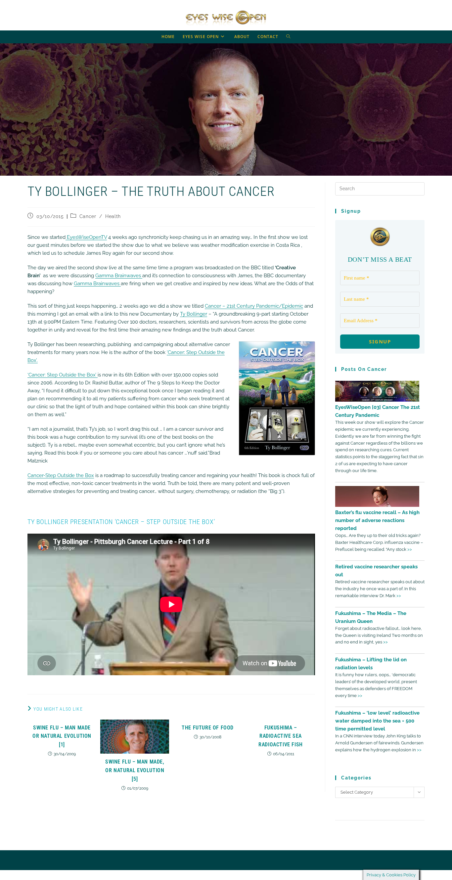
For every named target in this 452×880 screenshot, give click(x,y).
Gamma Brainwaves (118, 276)
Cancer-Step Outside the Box (60, 475)
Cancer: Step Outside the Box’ (63, 375)
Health (113, 216)
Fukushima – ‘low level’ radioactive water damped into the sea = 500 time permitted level (377, 721)
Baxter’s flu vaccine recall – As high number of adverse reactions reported (377, 520)
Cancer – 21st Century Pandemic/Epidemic (254, 306)
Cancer (87, 216)
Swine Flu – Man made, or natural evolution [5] (134, 770)
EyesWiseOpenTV (86, 237)
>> (409, 549)
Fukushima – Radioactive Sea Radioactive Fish (280, 736)
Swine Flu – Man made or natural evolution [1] (61, 736)
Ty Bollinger (193, 314)
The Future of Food (208, 728)
